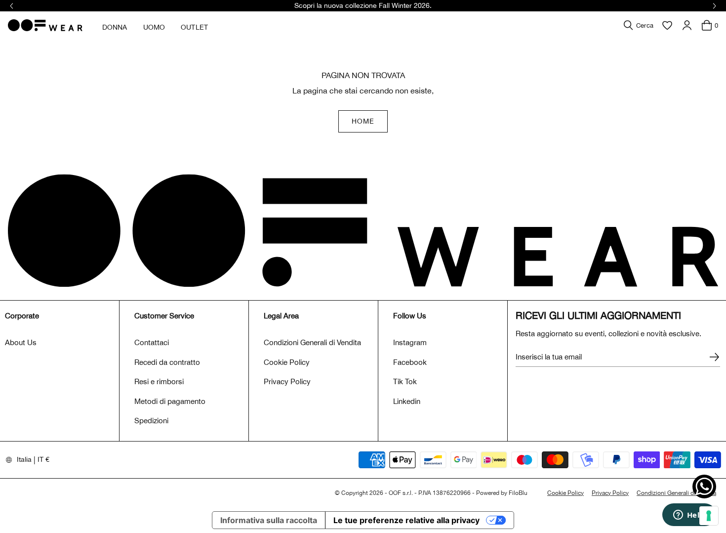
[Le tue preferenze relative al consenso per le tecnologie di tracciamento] (708, 515)
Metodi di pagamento (169, 401)
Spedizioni (151, 420)
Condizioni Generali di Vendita (312, 342)
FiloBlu (518, 492)
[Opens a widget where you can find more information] (689, 515)
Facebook (410, 362)
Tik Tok (405, 381)
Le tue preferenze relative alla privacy (406, 520)
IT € (43, 459)
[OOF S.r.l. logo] (45, 25)
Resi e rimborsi (159, 381)
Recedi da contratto (167, 362)
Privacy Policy (287, 381)
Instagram (410, 342)
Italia (24, 459)
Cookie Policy (287, 362)
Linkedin (406, 401)
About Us (21, 342)
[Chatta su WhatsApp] (704, 486)
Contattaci (151, 342)
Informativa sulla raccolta (268, 520)
